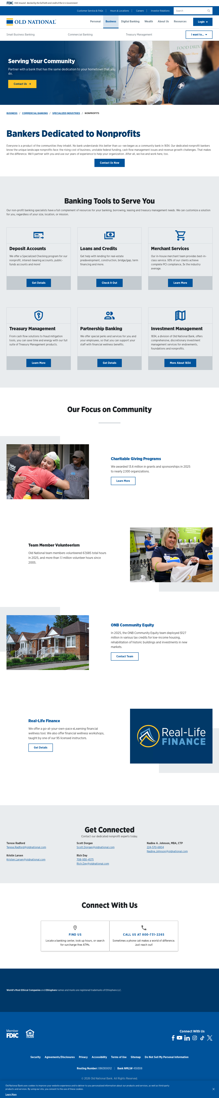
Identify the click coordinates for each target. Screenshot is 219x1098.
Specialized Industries (66, 113)
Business (111, 21)
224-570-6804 (155, 847)
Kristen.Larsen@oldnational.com (26, 859)
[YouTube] (179, 1038)
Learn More (180, 282)
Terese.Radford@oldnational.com (26, 847)
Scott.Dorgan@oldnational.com (95, 847)
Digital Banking (130, 21)
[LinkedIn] (187, 1038)
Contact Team (124, 656)
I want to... (198, 34)
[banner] (31, 22)
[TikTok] (202, 1038)
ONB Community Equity (132, 625)
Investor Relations (160, 10)
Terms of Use (119, 1057)
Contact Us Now (109, 162)
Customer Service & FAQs (90, 10)
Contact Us (21, 84)
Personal (95, 21)
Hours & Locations (119, 10)
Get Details (39, 282)
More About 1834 (180, 363)
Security (35, 1057)
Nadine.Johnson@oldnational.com (167, 851)
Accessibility (99, 1057)
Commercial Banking (80, 34)
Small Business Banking (21, 34)
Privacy (83, 1057)
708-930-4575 (85, 859)
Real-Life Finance (44, 720)
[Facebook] (173, 1038)
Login (201, 21)
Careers (140, 10)
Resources (180, 21)
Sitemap (136, 1057)
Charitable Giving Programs (136, 458)
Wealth (148, 21)
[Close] (213, 1089)
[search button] (208, 10)
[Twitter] (209, 1038)
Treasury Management (139, 34)
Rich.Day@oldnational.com (93, 863)
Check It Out (109, 282)
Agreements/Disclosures (60, 1057)
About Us (163, 21)
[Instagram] (194, 1038)
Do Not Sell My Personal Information (167, 1057)
